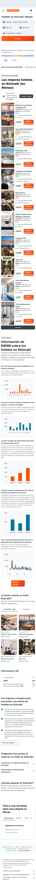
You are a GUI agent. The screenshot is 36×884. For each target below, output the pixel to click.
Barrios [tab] (18, 818)
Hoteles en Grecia (11, 848)
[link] (18, 583)
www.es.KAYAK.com (7, 847)
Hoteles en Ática (22, 848)
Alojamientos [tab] (8, 818)
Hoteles (17, 847)
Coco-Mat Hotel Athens (24, 129)
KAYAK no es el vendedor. (12, 871)
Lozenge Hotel (20, 238)
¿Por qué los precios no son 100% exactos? (14, 878)
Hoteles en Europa (27, 847)
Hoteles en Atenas (11, 850)
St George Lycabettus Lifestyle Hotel (23, 106)
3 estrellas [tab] (26, 609)
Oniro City (19, 260)
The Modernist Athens (23, 171)
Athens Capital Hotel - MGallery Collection (23, 215)
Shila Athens (20, 193)
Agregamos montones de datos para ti (16, 874)
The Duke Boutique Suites (22, 305)
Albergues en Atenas (12, 830)
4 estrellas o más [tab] (9, 609)
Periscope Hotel (21, 151)
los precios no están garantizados (17, 865)
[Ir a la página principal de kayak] (13, 10)
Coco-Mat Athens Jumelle (22, 281)
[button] (3, 10)
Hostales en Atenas (11, 832)
